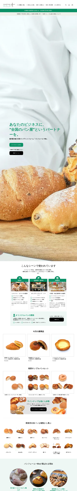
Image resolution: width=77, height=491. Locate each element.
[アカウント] (69, 5)
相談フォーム (16, 153)
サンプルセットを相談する (38, 409)
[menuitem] (58, 5)
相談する (57, 319)
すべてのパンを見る (16, 144)
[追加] (23, 354)
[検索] (66, 5)
